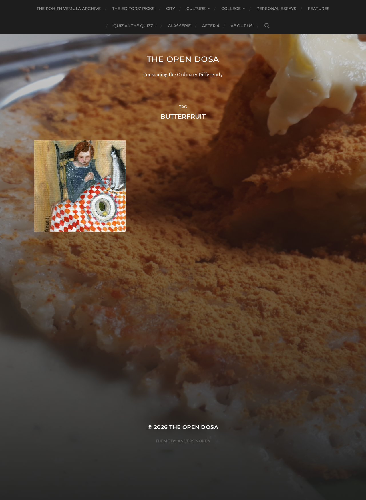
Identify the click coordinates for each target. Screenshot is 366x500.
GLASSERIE (179, 25)
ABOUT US (242, 25)
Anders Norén (194, 441)
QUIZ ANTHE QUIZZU (134, 25)
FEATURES (318, 8)
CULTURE (196, 8)
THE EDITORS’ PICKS (133, 8)
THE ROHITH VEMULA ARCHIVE (69, 8)
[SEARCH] (267, 26)
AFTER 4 (210, 25)
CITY (170, 8)
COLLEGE (231, 8)
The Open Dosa (183, 59)
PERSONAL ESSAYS (276, 8)
